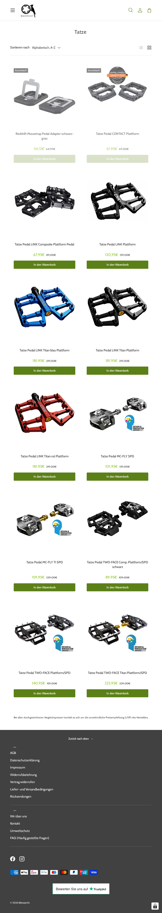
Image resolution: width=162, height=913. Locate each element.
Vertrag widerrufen (22, 782)
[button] (149, 10)
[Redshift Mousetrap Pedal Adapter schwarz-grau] (44, 96)
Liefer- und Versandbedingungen (31, 789)
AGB (13, 753)
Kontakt (15, 823)
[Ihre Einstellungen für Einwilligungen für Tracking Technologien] (155, 906)
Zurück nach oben (78, 738)
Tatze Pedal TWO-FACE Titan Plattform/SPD (117, 673)
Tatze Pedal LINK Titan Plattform (117, 350)
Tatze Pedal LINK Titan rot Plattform (45, 456)
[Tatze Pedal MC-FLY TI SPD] (44, 525)
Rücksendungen (20, 796)
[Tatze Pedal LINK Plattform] (117, 207)
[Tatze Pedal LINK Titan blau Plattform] (44, 313)
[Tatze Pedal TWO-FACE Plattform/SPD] (44, 635)
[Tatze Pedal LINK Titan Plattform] (117, 313)
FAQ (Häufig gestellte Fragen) (29, 838)
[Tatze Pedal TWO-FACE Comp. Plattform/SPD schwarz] (117, 525)
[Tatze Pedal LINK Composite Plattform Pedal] (44, 207)
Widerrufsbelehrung (23, 775)
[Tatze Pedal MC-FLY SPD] (117, 419)
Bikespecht (24, 902)
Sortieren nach (20, 47)
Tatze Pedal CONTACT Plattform (117, 134)
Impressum (17, 767)
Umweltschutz (20, 831)
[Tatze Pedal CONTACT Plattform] (117, 96)
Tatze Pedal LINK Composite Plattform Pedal (44, 244)
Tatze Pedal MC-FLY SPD (117, 456)
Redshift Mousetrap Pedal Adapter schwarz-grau (44, 136)
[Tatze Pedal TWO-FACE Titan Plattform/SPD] (117, 635)
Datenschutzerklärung (24, 760)
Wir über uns (18, 816)
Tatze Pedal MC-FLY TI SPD (44, 562)
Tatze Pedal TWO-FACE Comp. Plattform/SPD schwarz (117, 564)
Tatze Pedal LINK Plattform (117, 244)
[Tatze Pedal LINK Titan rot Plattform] (44, 419)
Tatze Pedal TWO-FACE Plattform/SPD (44, 673)
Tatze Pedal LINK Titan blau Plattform (44, 350)
